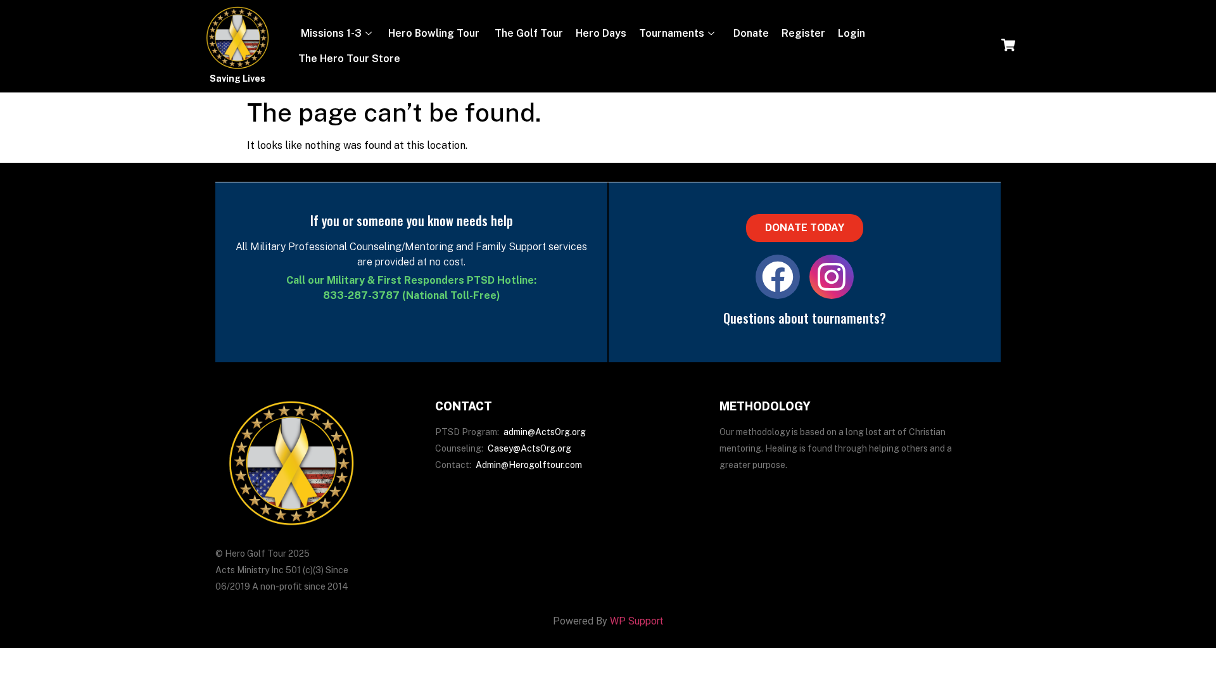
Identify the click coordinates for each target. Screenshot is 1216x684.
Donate (750, 33)
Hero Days (601, 33)
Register (803, 33)
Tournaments (671, 33)
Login (851, 33)
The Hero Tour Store (349, 59)
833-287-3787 (361, 295)
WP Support (636, 621)
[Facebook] (778, 277)
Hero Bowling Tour (433, 33)
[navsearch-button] (1008, 46)
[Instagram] (831, 277)
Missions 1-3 (330, 33)
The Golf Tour (527, 33)
